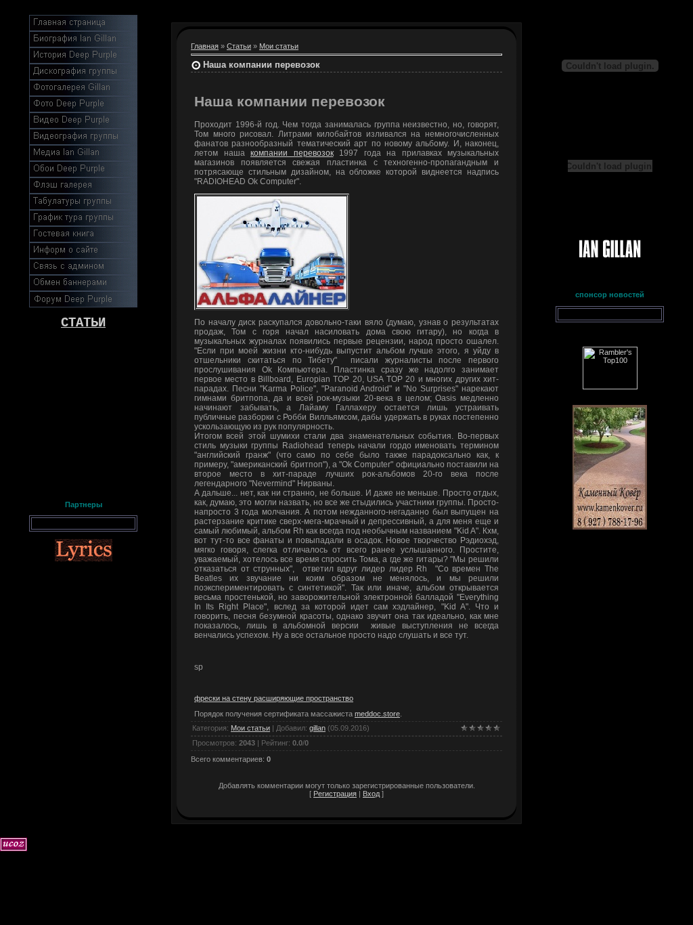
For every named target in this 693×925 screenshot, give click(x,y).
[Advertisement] (83, 411)
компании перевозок (292, 153)
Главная (205, 46)
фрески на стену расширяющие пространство (273, 698)
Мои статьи (278, 46)
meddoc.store (377, 714)
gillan (317, 728)
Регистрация (335, 794)
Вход (371, 794)
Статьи (239, 46)
